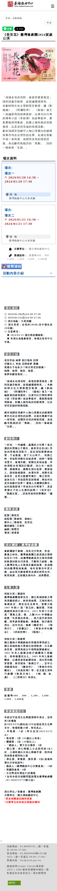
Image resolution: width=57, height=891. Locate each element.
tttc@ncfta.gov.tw (30, 860)
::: (2, 18)
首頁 (8, 18)
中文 (49, 22)
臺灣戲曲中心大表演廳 (22, 198)
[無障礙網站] (14, 885)
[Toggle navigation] (53, 6)
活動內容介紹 (13, 273)
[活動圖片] (28, 64)
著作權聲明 (39, 873)
